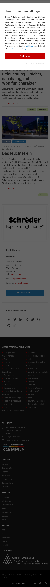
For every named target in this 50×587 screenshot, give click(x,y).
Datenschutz (40, 63)
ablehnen (29, 46)
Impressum (30, 63)
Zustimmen (25, 56)
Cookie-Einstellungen (20, 49)
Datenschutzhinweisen (23, 43)
